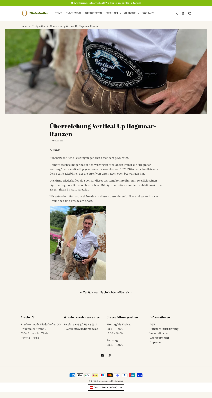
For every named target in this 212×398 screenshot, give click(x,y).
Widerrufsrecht (159, 337)
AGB (152, 324)
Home (24, 26)
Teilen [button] (56, 149)
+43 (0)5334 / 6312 (86, 324)
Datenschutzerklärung (164, 328)
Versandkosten (159, 333)
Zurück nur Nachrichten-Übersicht (108, 292)
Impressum (157, 342)
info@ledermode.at (86, 328)
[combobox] (106, 387)
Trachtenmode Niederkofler (110, 381)
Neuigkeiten (39, 26)
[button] (113, 13)
